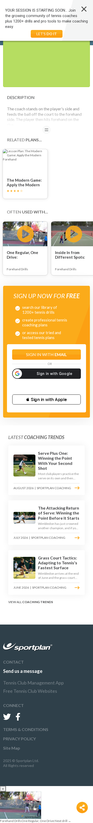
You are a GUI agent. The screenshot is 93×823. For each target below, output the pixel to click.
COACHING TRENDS (37, 602)
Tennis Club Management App (33, 683)
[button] (46, 399)
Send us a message (22, 671)
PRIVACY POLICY (19, 738)
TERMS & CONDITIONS (25, 729)
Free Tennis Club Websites (30, 691)
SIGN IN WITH (46, 354)
